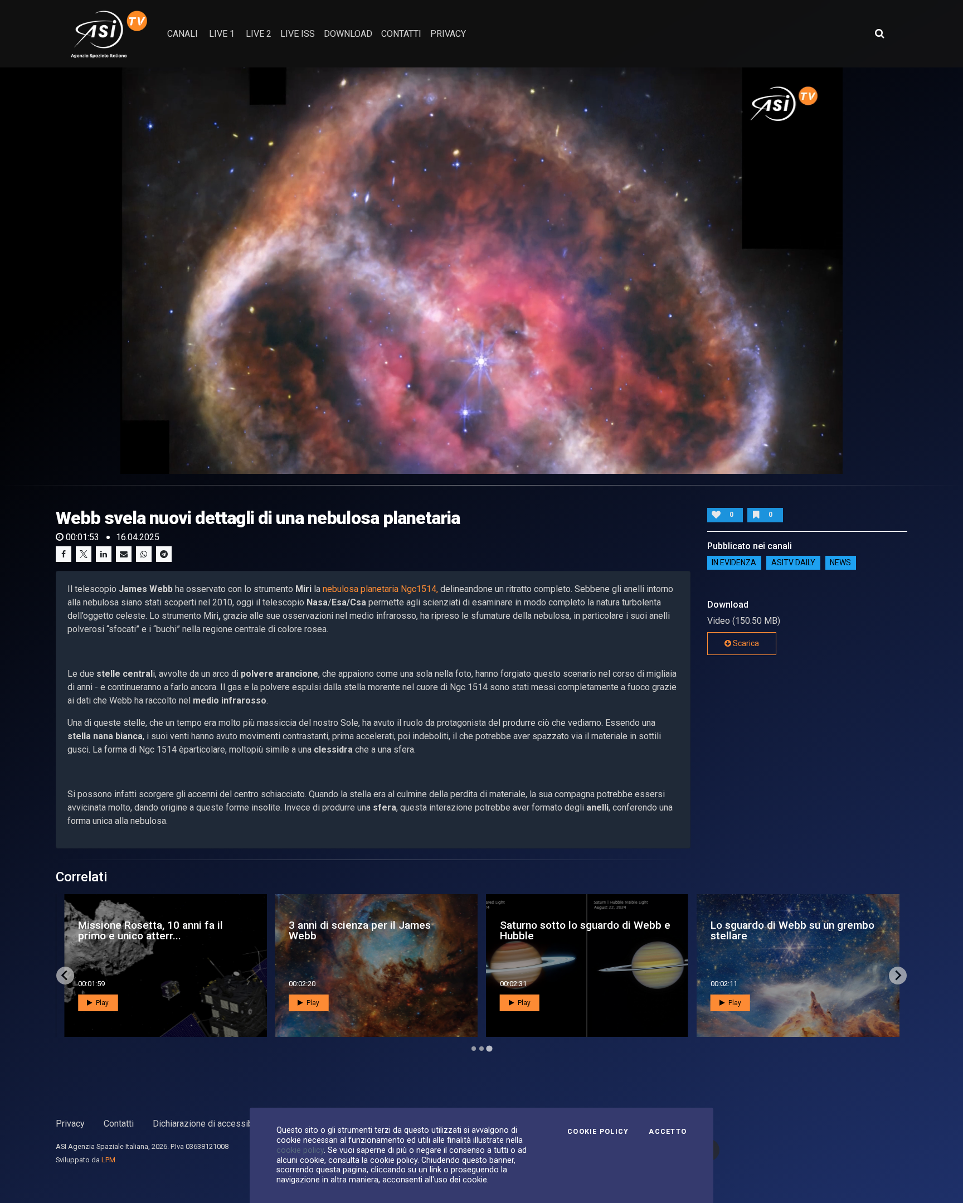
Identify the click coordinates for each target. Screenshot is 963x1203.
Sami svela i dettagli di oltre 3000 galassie (159, 930)
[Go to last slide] (65, 975)
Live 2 (258, 33)
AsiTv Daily (793, 563)
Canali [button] (182, 33)
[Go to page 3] (489, 1048)
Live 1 (222, 33)
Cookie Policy (598, 1131)
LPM (108, 1160)
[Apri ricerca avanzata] (879, 33)
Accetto (668, 1131)
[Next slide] (898, 975)
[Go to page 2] (481, 1048)
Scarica (745, 643)
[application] (481, 270)
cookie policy (300, 1150)
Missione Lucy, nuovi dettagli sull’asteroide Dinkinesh (358, 930)
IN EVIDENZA (734, 563)
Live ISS (297, 33)
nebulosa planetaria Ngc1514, (380, 589)
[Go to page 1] (473, 1048)
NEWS (840, 563)
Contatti (119, 1123)
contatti (401, 33)
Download (348, 33)
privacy (448, 33)
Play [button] (101, 1003)
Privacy (70, 1123)
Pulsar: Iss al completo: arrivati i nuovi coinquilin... (788, 930)
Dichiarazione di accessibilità (210, 1123)
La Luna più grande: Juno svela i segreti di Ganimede (576, 930)
